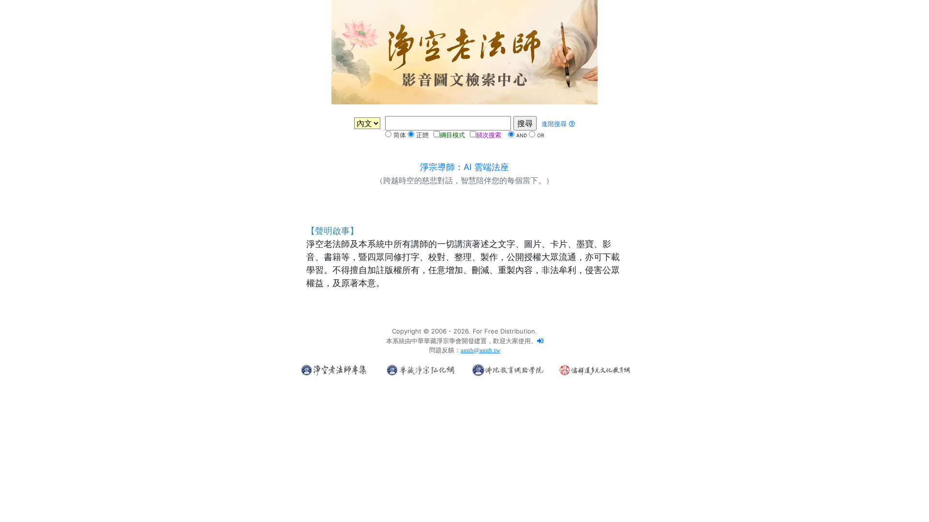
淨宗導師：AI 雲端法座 (464, 167)
